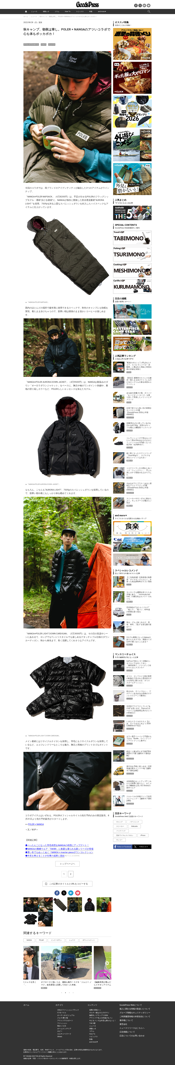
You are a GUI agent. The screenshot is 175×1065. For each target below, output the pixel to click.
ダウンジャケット (89, 940)
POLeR (41, 940)
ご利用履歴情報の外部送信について (135, 1016)
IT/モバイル (61, 1013)
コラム (57, 11)
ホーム (25, 16)
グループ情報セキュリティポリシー (135, 1013)
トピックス (80, 11)
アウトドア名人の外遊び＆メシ (101, 1018)
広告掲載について (127, 1032)
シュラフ (72, 940)
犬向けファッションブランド (68, 1010)
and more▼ (102, 11)
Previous (26, 962)
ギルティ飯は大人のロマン (99, 1013)
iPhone (143, 835)
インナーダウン (56, 940)
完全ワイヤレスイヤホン (124, 835)
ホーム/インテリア (64, 1029)
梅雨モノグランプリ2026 (98, 1015)
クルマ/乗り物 (62, 1018)
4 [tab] (73, 992)
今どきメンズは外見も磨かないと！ (102, 1021)
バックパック (121, 831)
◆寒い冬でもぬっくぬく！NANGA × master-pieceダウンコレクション (59, 852)
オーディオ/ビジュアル (66, 1015)
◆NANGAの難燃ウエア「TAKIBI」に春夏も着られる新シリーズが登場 (59, 849)
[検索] (149, 11)
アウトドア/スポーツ (31, 44)
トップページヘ (67, 864)
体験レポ (46, 11)
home (26, 11)
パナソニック (134, 822)
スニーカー (120, 826)
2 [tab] (65, 992)
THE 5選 (92, 1023)
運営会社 (123, 1024)
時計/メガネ (61, 1026)
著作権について (126, 1020)
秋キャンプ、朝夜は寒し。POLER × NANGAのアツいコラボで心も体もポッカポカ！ (68, 16)
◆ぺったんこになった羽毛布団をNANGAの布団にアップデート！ (57, 845)
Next (106, 962)
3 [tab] (69, 992)
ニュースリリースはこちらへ (132, 1028)
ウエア (43, 44)
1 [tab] (61, 992)
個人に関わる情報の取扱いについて (135, 1009)
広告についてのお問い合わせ (132, 1036)
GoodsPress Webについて (131, 1005)
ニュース (34, 11)
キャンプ (119, 822)
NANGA (29, 940)
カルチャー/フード (64, 1034)
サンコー (119, 840)
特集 (90, 11)
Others (59, 1036)
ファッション (62, 1023)
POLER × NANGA (36, 824)
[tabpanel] (67, 967)
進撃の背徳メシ (95, 1010)
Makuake (134, 826)
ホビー (59, 1031)
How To (67, 11)
